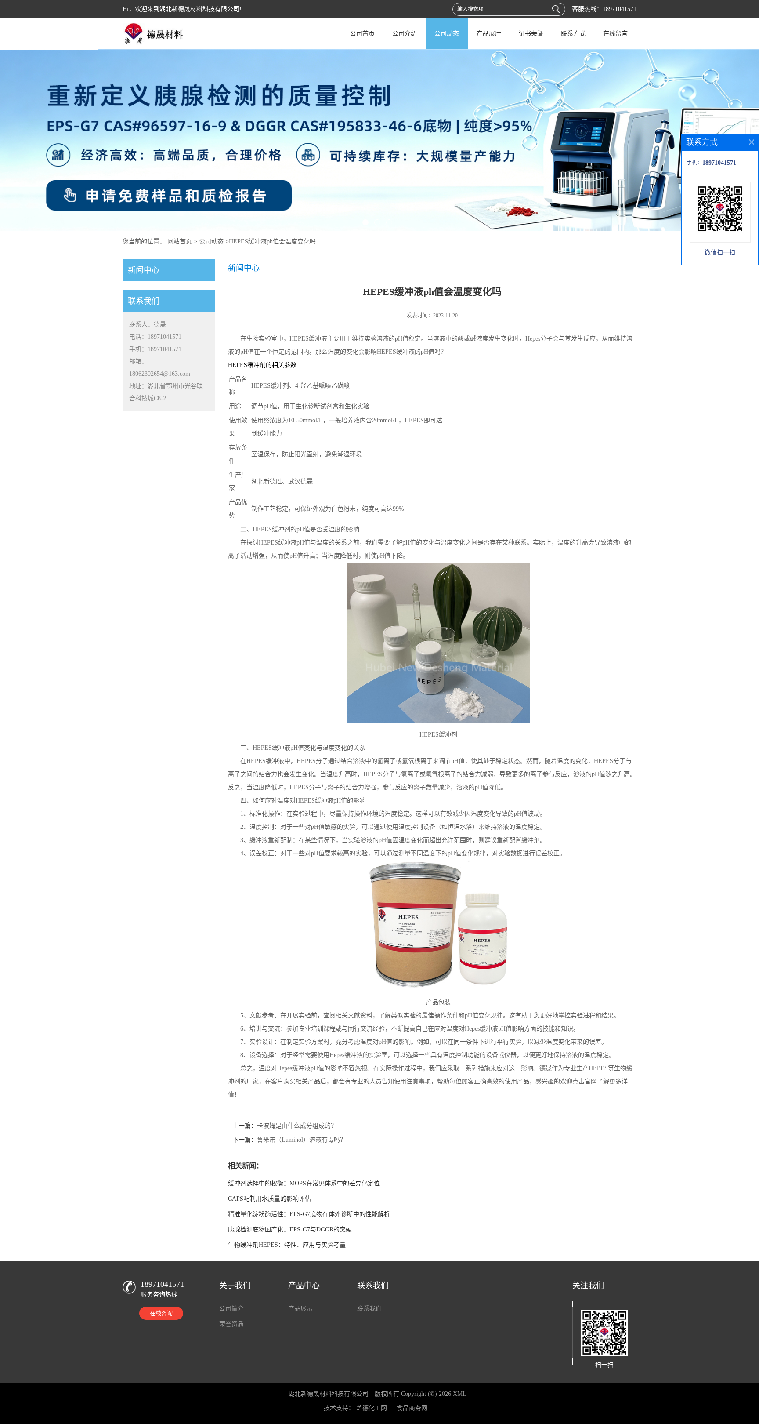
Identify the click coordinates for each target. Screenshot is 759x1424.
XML (459, 1394)
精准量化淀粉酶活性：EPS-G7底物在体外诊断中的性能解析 (309, 1214)
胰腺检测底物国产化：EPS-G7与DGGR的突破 (290, 1229)
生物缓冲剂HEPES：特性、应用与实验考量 (287, 1245)
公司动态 (446, 33)
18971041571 (619, 9)
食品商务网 (412, 1408)
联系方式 (573, 33)
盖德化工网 (371, 1408)
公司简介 (231, 1308)
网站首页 (179, 241)
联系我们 (369, 1308)
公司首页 (362, 33)
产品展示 (300, 1308)
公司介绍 (404, 33)
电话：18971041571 (155, 337)
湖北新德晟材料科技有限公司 (329, 1394)
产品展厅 (489, 33)
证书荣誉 (531, 33)
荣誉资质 (231, 1324)
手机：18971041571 (155, 349)
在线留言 (615, 33)
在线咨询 (161, 1313)
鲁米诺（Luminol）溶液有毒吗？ (301, 1140)
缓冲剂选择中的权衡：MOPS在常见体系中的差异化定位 (304, 1183)
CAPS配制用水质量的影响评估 (269, 1198)
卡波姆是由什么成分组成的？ (297, 1125)
